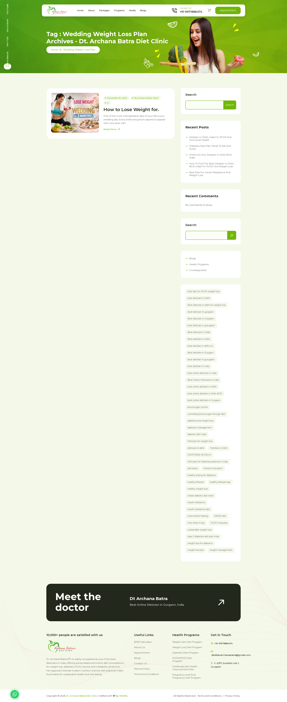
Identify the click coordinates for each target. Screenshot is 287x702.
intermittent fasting (198, 516)
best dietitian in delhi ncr (200, 346)
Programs (119, 10)
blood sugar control (198, 407)
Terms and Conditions (209, 696)
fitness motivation (213, 468)
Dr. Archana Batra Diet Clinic (81, 696)
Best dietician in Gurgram (201, 318)
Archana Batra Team (148, 98)
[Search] (231, 235)
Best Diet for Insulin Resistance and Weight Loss (209, 174)
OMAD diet (220, 516)
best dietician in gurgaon (200, 312)
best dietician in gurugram (201, 325)
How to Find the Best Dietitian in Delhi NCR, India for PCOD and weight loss (211, 165)
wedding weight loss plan (79, 49)
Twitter (7, 42)
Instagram (7, 25)
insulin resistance (196, 502)
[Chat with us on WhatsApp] (14, 694)
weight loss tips (196, 550)
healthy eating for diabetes (202, 475)
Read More (110, 129)
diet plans (193, 468)
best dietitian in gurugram (201, 359)
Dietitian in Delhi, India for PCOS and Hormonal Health (210, 139)
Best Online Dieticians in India (203, 380)
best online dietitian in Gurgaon (204, 400)
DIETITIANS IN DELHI (199, 454)
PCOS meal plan (219, 522)
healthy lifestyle (196, 482)
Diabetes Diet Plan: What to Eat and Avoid (210, 147)
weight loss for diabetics (200, 543)
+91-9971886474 (191, 11)
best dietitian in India (198, 366)
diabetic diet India (197, 434)
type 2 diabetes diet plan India (203, 536)
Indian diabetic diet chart (200, 495)
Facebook (7, 57)
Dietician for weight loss (200, 441)
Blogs (143, 10)
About (91, 10)
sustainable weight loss (200, 529)
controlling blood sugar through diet (206, 414)
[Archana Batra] (57, 10)
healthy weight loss (198, 488)
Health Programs (199, 264)
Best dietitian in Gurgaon (201, 352)
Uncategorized (197, 270)
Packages (104, 10)
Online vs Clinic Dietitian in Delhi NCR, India (210, 156)
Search (190, 94)
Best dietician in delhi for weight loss (207, 305)
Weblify (123, 696)
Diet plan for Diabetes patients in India (208, 461)
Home (80, 10)
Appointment (228, 10)
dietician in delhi (196, 448)
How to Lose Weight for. (131, 109)
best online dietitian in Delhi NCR (205, 393)
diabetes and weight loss (200, 420)
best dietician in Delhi (199, 298)
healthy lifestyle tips (220, 482)
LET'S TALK (7, 65)
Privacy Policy (232, 696)
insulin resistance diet (199, 509)
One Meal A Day (196, 522)
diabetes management (200, 427)
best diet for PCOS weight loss (204, 291)
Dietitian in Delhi (218, 448)
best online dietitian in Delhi (202, 386)
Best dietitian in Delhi (199, 339)
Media (132, 10)
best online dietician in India (202, 373)
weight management (221, 550)
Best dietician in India (199, 332)
